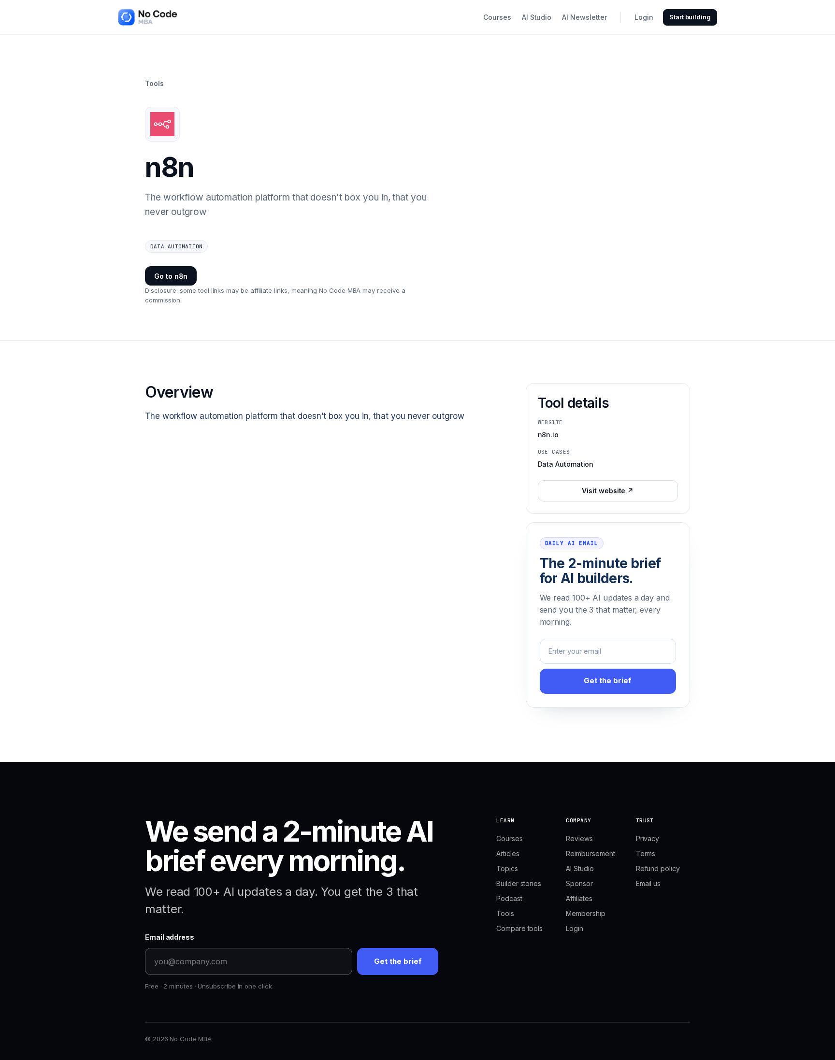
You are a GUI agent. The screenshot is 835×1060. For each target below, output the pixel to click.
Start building (690, 17)
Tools (154, 83)
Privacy (647, 838)
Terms (646, 853)
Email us (648, 883)
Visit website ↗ (607, 491)
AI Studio (536, 17)
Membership (585, 913)
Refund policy (658, 868)
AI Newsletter (584, 17)
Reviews (579, 838)
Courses (497, 17)
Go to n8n (170, 276)
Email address (169, 937)
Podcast (509, 898)
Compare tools (519, 928)
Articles (507, 853)
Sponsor (579, 883)
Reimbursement (590, 853)
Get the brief (608, 680)
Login (643, 17)
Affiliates (579, 898)
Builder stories (518, 883)
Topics (507, 868)
